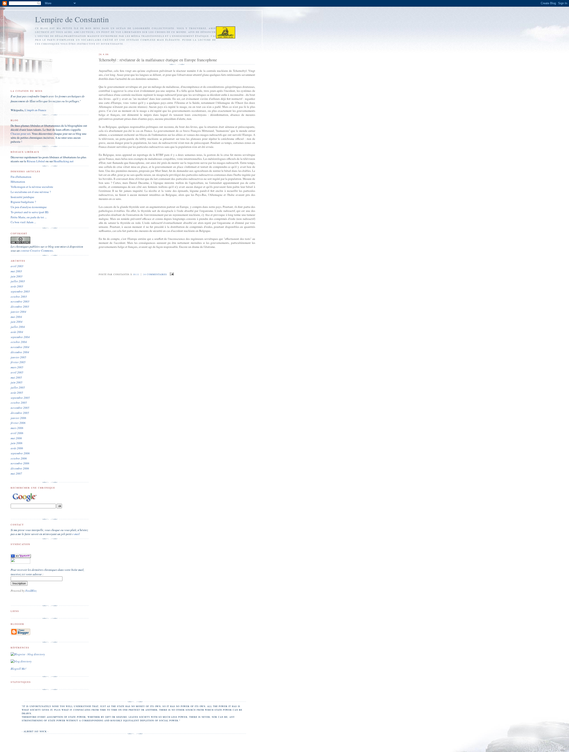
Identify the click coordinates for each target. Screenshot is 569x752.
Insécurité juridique (22, 197)
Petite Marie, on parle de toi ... (29, 217)
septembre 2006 (20, 453)
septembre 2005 (20, 398)
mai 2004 (16, 317)
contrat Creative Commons (36, 251)
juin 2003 (16, 276)
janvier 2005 (18, 357)
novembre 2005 (20, 408)
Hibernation (18, 182)
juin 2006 (16, 443)
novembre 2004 (20, 347)
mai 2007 (16, 473)
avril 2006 (17, 433)
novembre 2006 (20, 463)
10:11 (136, 274)
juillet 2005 (18, 387)
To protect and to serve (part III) (29, 212)
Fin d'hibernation (21, 177)
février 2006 (18, 423)
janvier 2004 (18, 312)
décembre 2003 (20, 307)
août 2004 (17, 332)
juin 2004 (16, 322)
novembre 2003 (20, 301)
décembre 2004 (20, 352)
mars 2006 (17, 428)
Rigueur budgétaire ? (23, 202)
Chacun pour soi (20, 134)
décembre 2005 (20, 413)
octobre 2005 (19, 403)
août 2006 (17, 448)
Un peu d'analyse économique (29, 207)
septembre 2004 (20, 337)
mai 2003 (16, 271)
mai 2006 (16, 438)
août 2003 (17, 286)
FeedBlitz (31, 591)
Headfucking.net (64, 161)
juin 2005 (16, 382)
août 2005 (17, 393)
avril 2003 (17, 266)
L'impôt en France (35, 110)
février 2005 (18, 362)
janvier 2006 (18, 418)
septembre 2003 (20, 291)
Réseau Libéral (36, 161)
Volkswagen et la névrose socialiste (32, 187)
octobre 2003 (19, 297)
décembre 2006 (20, 468)
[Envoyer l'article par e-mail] (171, 274)
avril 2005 (17, 372)
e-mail (76, 534)
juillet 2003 (18, 281)
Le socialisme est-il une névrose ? (31, 192)
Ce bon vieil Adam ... (23, 222)
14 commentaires (155, 274)
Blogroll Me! (18, 669)
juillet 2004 (18, 327)
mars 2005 (17, 367)
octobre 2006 (19, 458)
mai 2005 (16, 377)
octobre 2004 (19, 342)
